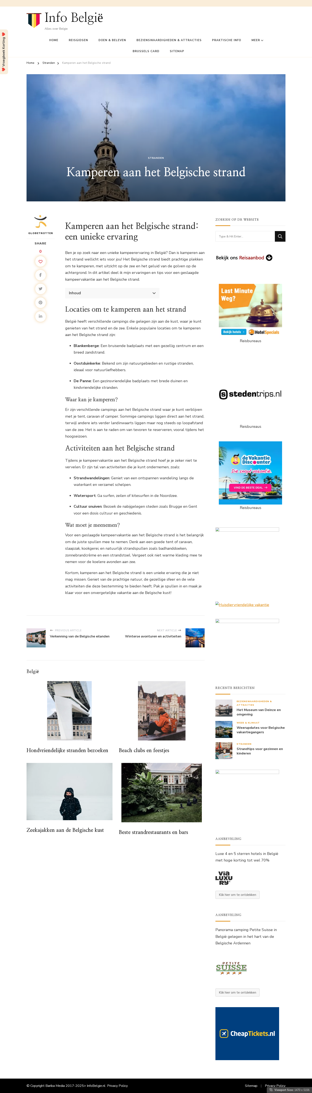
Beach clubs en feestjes (144, 750)
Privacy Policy (117, 1085)
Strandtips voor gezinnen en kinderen (260, 751)
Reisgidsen (78, 40)
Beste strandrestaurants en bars (153, 832)
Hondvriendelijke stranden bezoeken (67, 750)
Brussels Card (146, 51)
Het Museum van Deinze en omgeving (259, 712)
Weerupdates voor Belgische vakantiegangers (261, 730)
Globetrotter (40, 233)
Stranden (156, 158)
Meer (256, 40)
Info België (74, 18)
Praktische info (226, 40)
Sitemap (177, 51)
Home (53, 40)
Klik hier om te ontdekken (237, 895)
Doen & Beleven (112, 40)
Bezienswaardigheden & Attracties (169, 40)
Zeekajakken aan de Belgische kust (65, 830)
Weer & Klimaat (248, 722)
